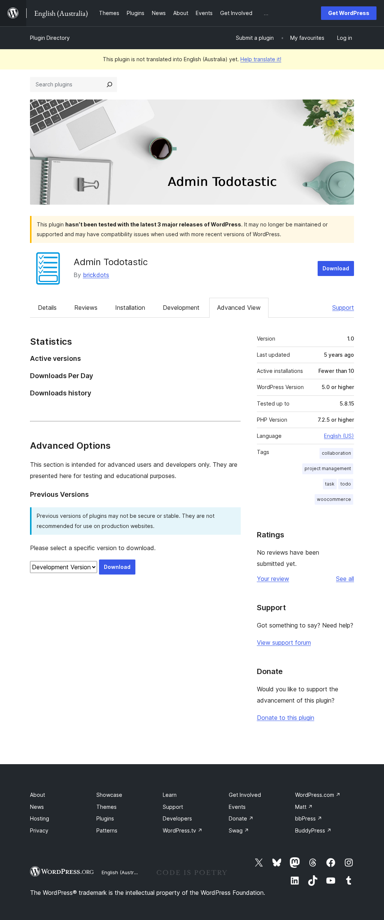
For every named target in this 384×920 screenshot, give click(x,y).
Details (47, 307)
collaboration (336, 453)
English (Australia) (123, 872)
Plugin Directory (50, 38)
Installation (130, 307)
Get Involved (245, 795)
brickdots (96, 275)
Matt (304, 807)
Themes (106, 807)
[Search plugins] (109, 84)
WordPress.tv (182, 830)
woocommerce (334, 499)
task (329, 484)
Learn (170, 795)
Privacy (39, 830)
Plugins (105, 818)
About (37, 795)
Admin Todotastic (111, 261)
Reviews (86, 307)
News (37, 807)
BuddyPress (313, 830)
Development (181, 307)
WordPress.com (317, 795)
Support (343, 307)
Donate (241, 818)
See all (345, 578)
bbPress (308, 818)
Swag (239, 830)
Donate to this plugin (285, 717)
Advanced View (239, 307)
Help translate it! (260, 59)
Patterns (106, 830)
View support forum (284, 642)
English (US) (339, 436)
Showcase (109, 795)
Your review (273, 578)
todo (345, 484)
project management (327, 468)
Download (335, 268)
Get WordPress (348, 13)
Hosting (39, 818)
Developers (177, 818)
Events (237, 807)
